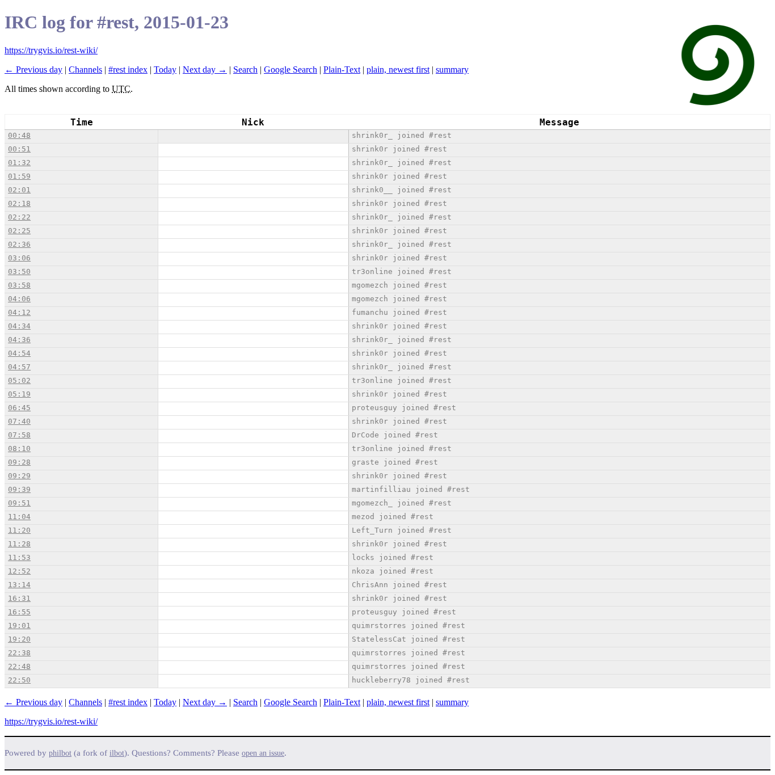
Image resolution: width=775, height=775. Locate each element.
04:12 (19, 312)
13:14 (19, 584)
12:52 (19, 571)
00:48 (19, 135)
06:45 (19, 407)
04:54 (19, 353)
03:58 (19, 285)
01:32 (19, 162)
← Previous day (33, 69)
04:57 (19, 367)
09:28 (19, 462)
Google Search (290, 69)
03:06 (19, 258)
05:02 (19, 380)
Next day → (205, 69)
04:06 (19, 298)
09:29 (19, 475)
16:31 (19, 598)
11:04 (19, 516)
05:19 (19, 394)
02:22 (19, 217)
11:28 (19, 544)
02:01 (19, 190)
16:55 (19, 612)
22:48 (19, 666)
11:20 (19, 530)
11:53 (19, 557)
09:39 (19, 489)
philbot (60, 753)
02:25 (19, 230)
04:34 (19, 326)
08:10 (19, 448)
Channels (85, 69)
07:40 (19, 421)
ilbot (116, 753)
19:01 (19, 625)
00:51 (19, 149)
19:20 (19, 639)
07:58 (19, 435)
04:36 (19, 339)
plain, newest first (398, 69)
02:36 (19, 244)
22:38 (19, 652)
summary (452, 69)
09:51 (19, 503)
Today (165, 69)
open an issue (263, 753)
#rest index (128, 69)
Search (245, 69)
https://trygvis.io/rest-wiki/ (51, 50)
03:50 (19, 271)
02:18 (19, 203)
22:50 (19, 680)
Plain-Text (341, 69)
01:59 (19, 176)
